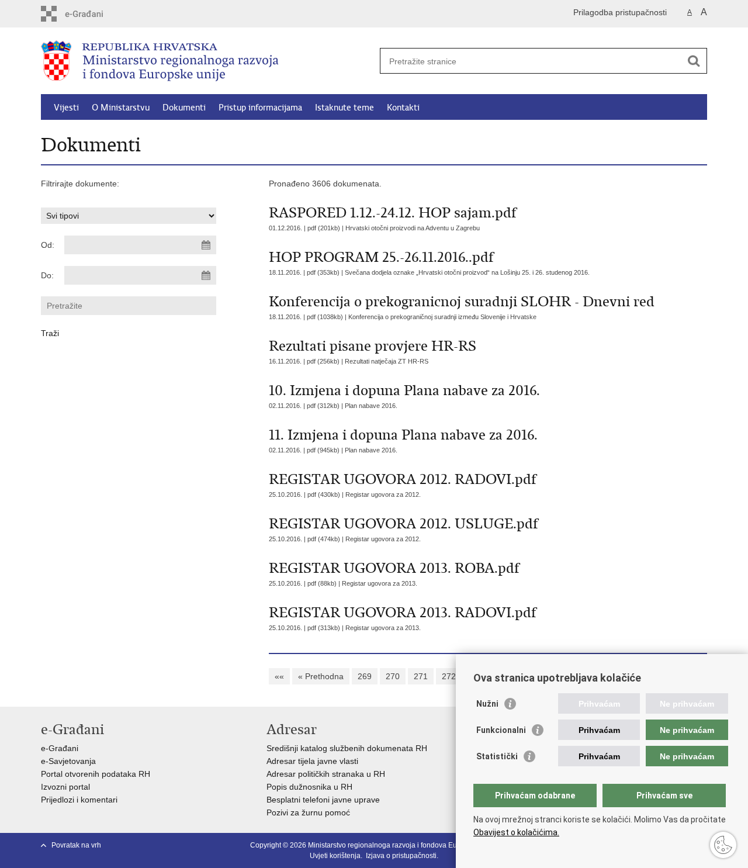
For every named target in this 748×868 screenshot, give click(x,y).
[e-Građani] (91, 14)
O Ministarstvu (121, 107)
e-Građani (59, 748)
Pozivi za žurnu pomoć (308, 812)
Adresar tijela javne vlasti (312, 761)
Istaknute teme (344, 107)
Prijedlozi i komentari (79, 799)
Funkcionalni (501, 730)
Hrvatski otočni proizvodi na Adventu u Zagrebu (412, 227)
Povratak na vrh (76, 845)
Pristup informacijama (260, 107)
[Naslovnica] (207, 61)
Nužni (487, 703)
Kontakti (403, 107)
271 (421, 676)
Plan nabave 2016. (371, 405)
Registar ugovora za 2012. (383, 494)
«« (279, 676)
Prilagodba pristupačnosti (620, 12)
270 (393, 676)
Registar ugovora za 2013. (379, 583)
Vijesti (66, 107)
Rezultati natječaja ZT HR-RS (386, 361)
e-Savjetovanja (68, 761)
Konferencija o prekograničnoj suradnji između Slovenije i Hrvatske (442, 316)
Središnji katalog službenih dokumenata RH (346, 748)
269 (365, 676)
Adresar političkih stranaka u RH (325, 774)
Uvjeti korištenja (335, 856)
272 (449, 676)
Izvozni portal (65, 786)
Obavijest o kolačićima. (516, 832)
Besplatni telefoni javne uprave (323, 799)
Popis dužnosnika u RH (309, 786)
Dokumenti (184, 107)
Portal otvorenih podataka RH (95, 774)
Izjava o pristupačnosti (401, 856)
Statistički (497, 756)
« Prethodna (321, 676)
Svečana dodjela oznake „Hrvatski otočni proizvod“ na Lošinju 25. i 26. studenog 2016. (467, 272)
